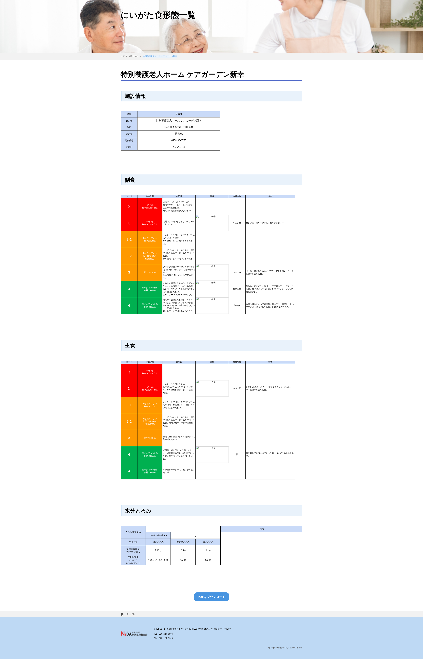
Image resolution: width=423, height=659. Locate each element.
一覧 (123, 56)
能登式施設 (134, 56)
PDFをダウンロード (211, 597)
